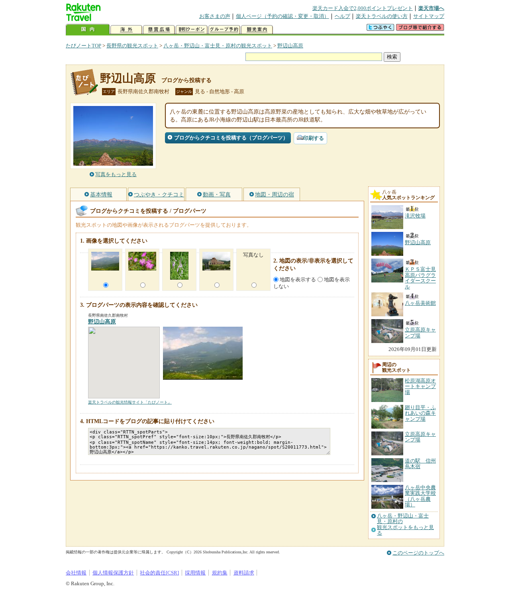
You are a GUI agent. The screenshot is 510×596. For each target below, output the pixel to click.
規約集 (220, 573)
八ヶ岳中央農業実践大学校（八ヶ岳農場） (420, 496)
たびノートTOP (83, 46)
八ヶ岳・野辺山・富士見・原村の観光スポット (217, 46)
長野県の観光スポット (132, 46)
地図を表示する (298, 279)
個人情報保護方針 (113, 573)
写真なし (253, 255)
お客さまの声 (214, 16)
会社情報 (76, 573)
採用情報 (195, 573)
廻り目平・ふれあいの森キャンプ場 (420, 413)
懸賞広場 (159, 29)
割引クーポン (192, 29)
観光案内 (257, 29)
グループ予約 (224, 29)
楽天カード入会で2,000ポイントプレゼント (362, 8)
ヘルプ (342, 16)
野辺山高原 (290, 46)
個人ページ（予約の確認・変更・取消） (282, 16)
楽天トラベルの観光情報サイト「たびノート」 (130, 402)
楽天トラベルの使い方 (382, 16)
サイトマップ (428, 16)
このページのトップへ (418, 553)
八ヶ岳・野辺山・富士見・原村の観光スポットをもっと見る (405, 524)
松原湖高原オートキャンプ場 (420, 386)
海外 (126, 29)
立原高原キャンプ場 (420, 437)
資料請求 (243, 573)
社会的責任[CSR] (159, 573)
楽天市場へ (431, 8)
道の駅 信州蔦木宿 (420, 463)
